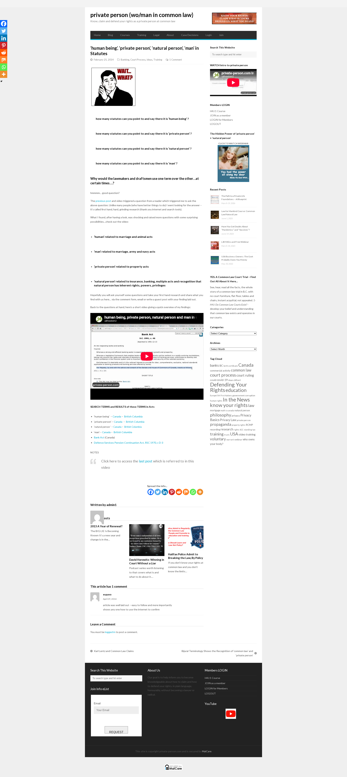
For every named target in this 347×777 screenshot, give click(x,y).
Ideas (149, 59)
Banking (125, 59)
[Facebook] (150, 492)
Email (97, 703)
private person (244, 420)
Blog (110, 35)
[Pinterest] (172, 492)
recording (215, 429)
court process (223, 374)
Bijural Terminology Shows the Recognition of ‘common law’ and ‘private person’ (217, 653)
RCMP (249, 424)
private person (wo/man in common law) (141, 14)
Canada (117, 416)
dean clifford (234, 380)
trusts (227, 434)
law (251, 405)
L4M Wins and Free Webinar (235, 242)
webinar (238, 439)
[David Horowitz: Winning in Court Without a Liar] (146, 540)
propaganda (220, 424)
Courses (125, 35)
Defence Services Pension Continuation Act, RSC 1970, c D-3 (128, 442)
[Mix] (186, 492)
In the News (236, 399)
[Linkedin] (165, 492)
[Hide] (1, 81)
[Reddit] (179, 492)
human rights (216, 401)
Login (209, 35)
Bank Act (99, 437)
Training (141, 35)
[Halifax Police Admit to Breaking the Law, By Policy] (185, 537)
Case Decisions (189, 35)
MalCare (206, 751)
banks (214, 365)
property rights (238, 425)
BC (221, 365)
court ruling (245, 375)
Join (221, 35)
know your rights (229, 405)
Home (97, 35)
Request (116, 732)
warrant (230, 439)
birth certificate (231, 366)
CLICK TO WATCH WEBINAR (233, 143)
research (227, 429)
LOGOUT (215, 123)
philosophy (220, 414)
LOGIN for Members (221, 119)
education (236, 390)
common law (241, 370)
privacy (236, 415)
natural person (242, 410)
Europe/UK (215, 395)
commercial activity (220, 370)
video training (247, 434)
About (170, 35)
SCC (241, 429)
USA (234, 434)
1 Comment (175, 59)
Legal (156, 35)
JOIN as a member (220, 115)
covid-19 (222, 379)
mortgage (215, 410)
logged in (110, 632)
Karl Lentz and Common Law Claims (114, 650)
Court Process (137, 59)
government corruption (243, 395)
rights (236, 429)
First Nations (226, 395)
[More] (200, 492)
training (217, 434)
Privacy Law (228, 420)
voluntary (218, 439)
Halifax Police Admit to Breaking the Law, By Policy (185, 556)
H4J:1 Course (217, 111)
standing (248, 429)
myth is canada (227, 410)
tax (253, 429)
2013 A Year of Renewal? (106, 526)
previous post (103, 200)
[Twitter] (158, 492)
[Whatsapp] (193, 492)
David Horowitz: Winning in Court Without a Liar (146, 561)
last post (145, 461)
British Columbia (133, 416)
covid (213, 379)
